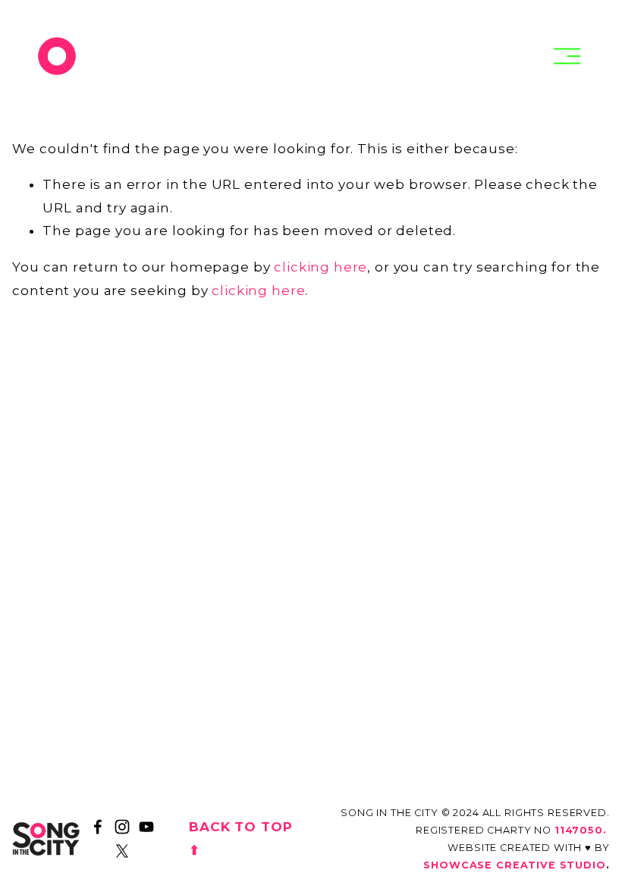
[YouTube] (146, 826)
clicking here (320, 267)
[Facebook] (97, 826)
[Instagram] (122, 826)
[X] (122, 851)
